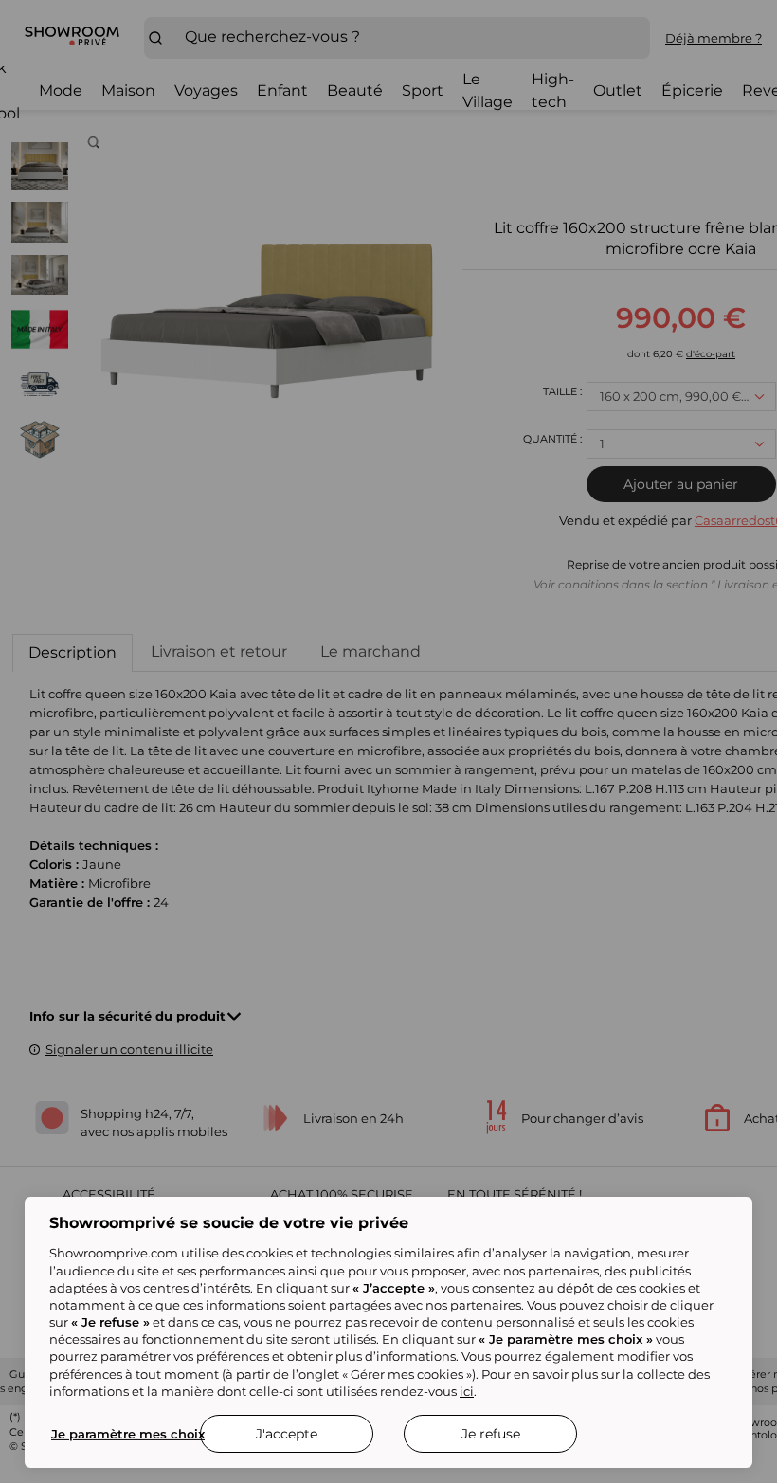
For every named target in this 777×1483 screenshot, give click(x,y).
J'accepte (286, 1433)
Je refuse (490, 1433)
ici (467, 1391)
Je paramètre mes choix (128, 1433)
